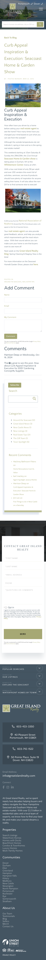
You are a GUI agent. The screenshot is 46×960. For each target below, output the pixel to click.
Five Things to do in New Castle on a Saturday (25, 503)
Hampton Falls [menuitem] (10, 876)
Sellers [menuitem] (6, 921)
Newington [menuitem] (8, 886)
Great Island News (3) (22, 424)
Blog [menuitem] (5, 919)
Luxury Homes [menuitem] (10, 848)
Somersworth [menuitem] (9, 899)
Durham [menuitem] (7, 865)
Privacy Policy (37, 341)
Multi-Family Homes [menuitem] (13, 850)
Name (6, 295)
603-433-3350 (25, 726)
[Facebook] (3, 787)
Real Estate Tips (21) (21, 435)
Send (23, 634)
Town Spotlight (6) (21, 442)
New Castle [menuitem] (8, 883)
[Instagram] (7, 787)
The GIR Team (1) (20, 438)
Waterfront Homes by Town (20, 693)
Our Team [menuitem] (7, 913)
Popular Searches (13, 669)
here (35, 264)
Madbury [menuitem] (7, 881)
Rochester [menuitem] (8, 893)
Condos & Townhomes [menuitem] (14, 845)
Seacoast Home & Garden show (20, 158)
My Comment (10, 317)
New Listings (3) (20, 431)
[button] (40, 24)
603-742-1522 (25, 749)
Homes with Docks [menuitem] (12, 840)
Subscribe (14, 385)
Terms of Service (11, 343)
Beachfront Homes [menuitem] (12, 843)
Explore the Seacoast (16, 685)
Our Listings (10, 677)
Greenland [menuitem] (8, 870)
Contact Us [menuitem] (8, 926)
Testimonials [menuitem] (9, 916)
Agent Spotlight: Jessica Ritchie (25, 480)
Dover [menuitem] (6, 863)
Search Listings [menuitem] (10, 835)
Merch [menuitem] (6, 924)
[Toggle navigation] (41, 9)
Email (6, 306)
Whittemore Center (14, 165)
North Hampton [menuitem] (10, 888)
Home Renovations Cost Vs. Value (23, 471)
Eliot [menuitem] (5, 868)
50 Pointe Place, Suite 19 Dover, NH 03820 (25, 759)
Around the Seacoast (12, 282)
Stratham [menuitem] (7, 901)
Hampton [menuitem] (7, 873)
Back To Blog (10, 37)
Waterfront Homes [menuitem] (12, 838)
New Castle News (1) (22, 427)
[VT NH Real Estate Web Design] (23, 942)
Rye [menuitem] (4, 896)
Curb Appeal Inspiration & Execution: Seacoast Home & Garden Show (23, 58)
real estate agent (28, 128)
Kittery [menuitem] (6, 878)
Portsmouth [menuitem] (8, 891)
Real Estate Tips (28, 282)
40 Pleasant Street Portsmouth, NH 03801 (23, 736)
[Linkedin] (12, 787)
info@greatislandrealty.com (19, 775)
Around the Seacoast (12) (24, 420)
